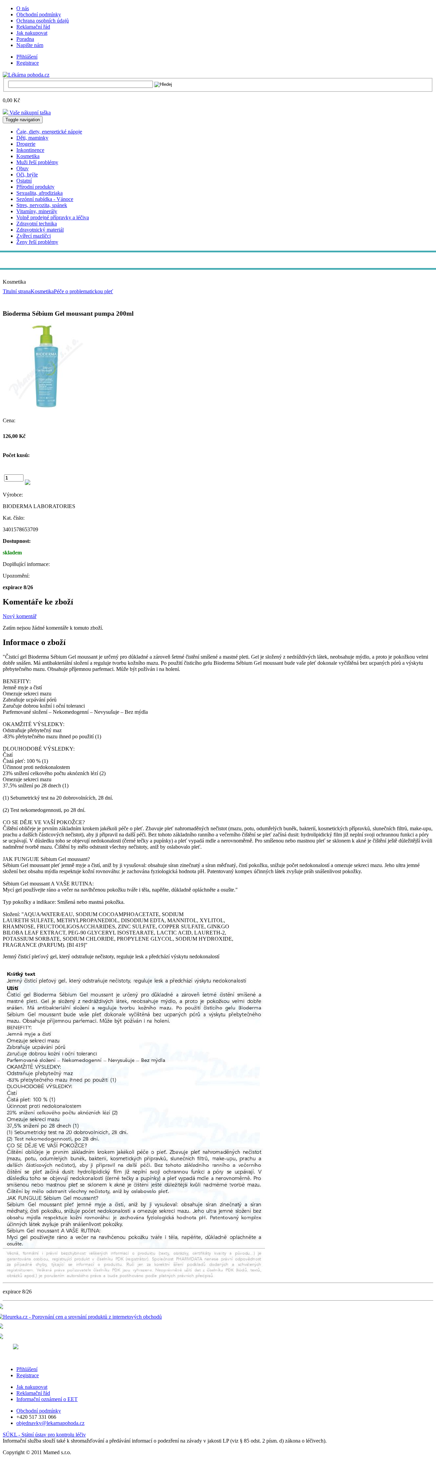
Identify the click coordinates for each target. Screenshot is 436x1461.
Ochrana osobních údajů (42, 20)
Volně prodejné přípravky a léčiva (52, 217)
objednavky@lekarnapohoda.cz (50, 1423)
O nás (22, 8)
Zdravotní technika (36, 223)
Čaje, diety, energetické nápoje (49, 132)
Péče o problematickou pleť (83, 291)
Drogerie (25, 144)
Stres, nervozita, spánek (41, 205)
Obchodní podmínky (38, 14)
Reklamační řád (33, 27)
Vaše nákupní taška (29, 112)
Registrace (27, 63)
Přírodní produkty (35, 187)
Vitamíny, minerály (36, 211)
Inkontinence (30, 150)
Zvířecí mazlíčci (33, 236)
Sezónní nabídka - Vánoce (44, 199)
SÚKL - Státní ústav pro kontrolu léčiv (44, 1435)
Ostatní (24, 181)
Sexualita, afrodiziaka (39, 193)
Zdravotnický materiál (40, 230)
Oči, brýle (27, 174)
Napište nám (29, 45)
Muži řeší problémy (37, 162)
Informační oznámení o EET (47, 1399)
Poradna (25, 39)
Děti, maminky (32, 138)
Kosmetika (28, 156)
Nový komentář (19, 616)
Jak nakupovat (31, 33)
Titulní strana (17, 291)
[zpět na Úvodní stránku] (26, 74)
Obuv (22, 168)
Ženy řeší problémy (37, 242)
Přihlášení (26, 57)
